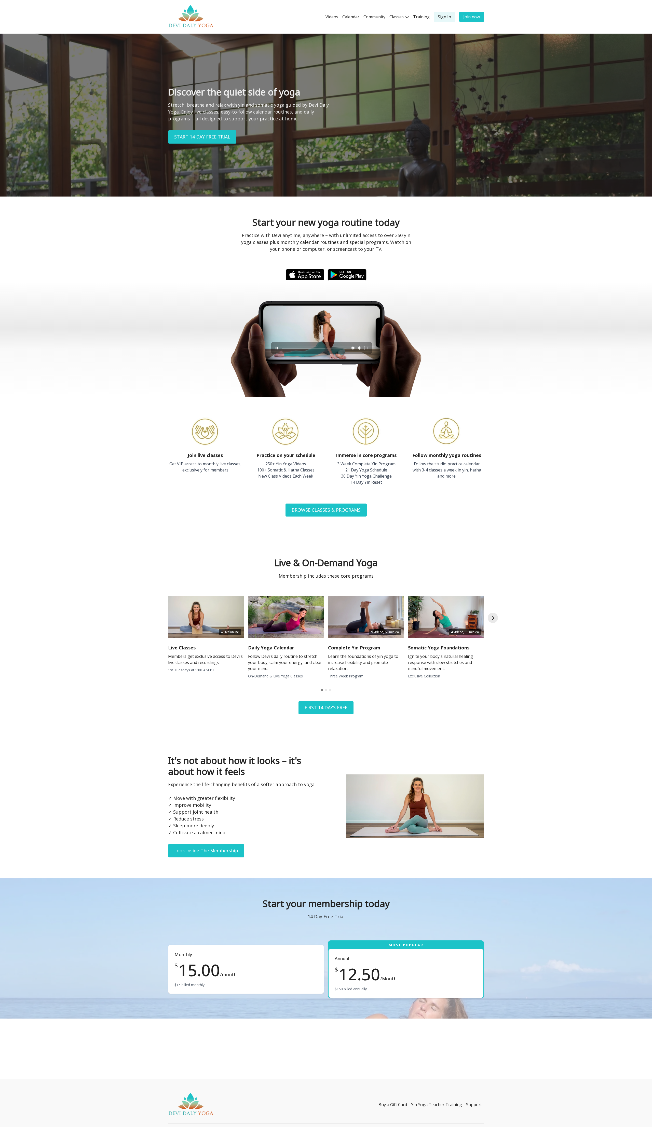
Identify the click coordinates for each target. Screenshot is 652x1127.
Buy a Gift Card (392, 1104)
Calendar (350, 17)
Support (474, 1104)
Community (374, 17)
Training (421, 17)
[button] (493, 618)
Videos (331, 17)
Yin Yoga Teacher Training (436, 1104)
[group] (206, 617)
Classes (397, 17)
